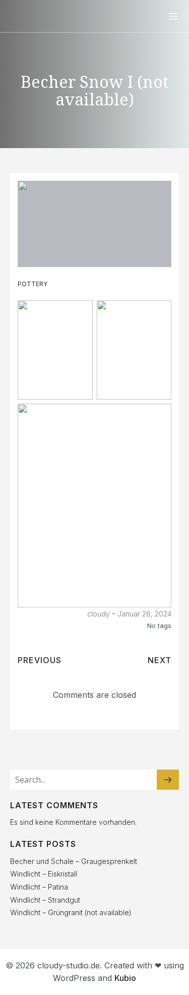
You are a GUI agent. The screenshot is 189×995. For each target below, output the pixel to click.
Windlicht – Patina (39, 887)
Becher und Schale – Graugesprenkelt (73, 861)
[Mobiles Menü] (173, 16)
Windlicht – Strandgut (45, 900)
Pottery (32, 284)
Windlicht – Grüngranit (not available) (71, 912)
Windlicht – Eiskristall (43, 873)
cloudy (98, 613)
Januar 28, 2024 (144, 613)
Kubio (125, 978)
